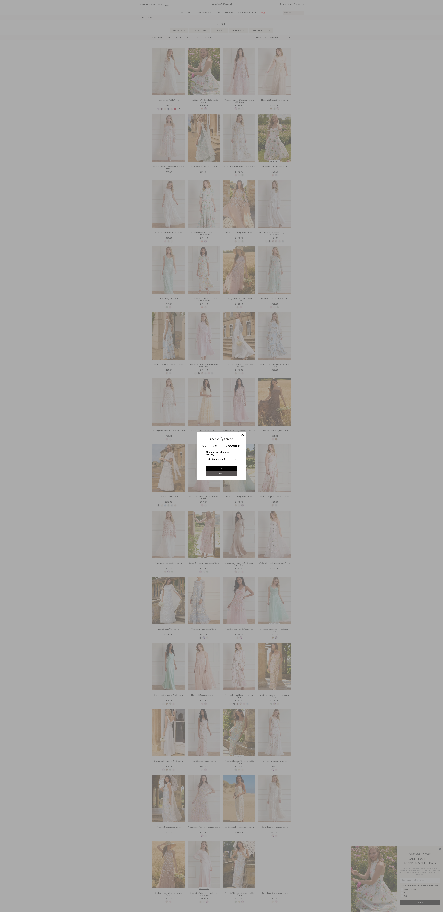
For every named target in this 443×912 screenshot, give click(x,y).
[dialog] (221, 456)
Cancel (222, 474)
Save (221, 468)
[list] (221, 459)
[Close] (242, 435)
